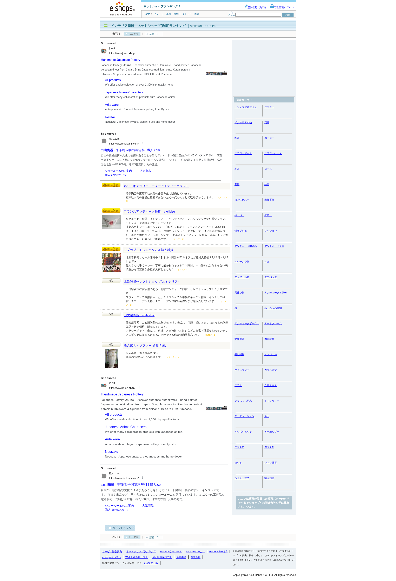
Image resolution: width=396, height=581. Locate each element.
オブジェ (269, 107)
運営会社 (195, 557)
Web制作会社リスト (136, 557)
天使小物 (239, 292)
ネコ (266, 416)
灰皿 (237, 184)
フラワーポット (243, 153)
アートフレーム (273, 323)
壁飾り (268, 215)
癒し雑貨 (239, 354)
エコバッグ (270, 277)
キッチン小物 (242, 261)
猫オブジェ (241, 230)
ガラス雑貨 (270, 369)
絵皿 (266, 184)
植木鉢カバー (242, 199)
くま (266, 261)
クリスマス (270, 385)
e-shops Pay (151, 563)
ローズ (268, 168)
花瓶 (266, 122)
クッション (270, 230)
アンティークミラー (275, 292)
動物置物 (269, 199)
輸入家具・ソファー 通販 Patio (145, 345)
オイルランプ (242, 369)
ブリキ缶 (239, 447)
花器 (237, 168)
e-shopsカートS (218, 551)
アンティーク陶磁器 (246, 246)
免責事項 (181, 557)
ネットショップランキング (141, 551)
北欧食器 (239, 339)
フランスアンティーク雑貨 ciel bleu (149, 211)
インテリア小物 (243, 122)
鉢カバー (239, 215)
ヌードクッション (244, 416)
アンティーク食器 (274, 246)
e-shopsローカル (195, 551)
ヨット (238, 462)
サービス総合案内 (112, 551)
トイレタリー (271, 400)
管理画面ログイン (284, 7)
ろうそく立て (242, 478)
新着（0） (155, 34)
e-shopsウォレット (171, 551)
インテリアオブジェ (246, 107)
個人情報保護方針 (162, 557)
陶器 (237, 137)
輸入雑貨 (269, 478)
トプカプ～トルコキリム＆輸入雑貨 (148, 250)
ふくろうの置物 (273, 308)
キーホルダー (271, 431)
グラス (238, 385)
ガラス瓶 (269, 447)
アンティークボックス (247, 323)
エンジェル (270, 354)
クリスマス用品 (243, 400)
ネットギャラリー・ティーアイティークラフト (156, 186)
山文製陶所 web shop (139, 315)
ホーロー (269, 137)
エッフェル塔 (242, 277)
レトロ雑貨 (270, 462)
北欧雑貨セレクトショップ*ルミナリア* (151, 281)
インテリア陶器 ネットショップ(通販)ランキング (148, 25)
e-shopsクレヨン (111, 557)
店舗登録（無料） (257, 7)
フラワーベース (273, 153)
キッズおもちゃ (243, 431)
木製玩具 (269, 339)
